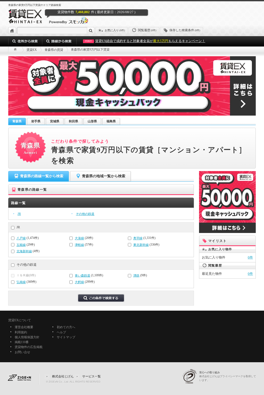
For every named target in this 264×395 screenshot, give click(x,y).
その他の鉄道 (85, 214)
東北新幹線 (141, 245)
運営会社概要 (24, 327)
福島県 (111, 121)
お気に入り (115, 30)
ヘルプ (61, 332)
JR (19, 214)
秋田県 (73, 121)
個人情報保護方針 (27, 337)
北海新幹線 (24, 251)
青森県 (17, 121)
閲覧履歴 (147, 30)
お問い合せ (22, 352)
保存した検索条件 (184, 30)
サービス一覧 (91, 376)
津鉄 (136, 275)
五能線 (21, 245)
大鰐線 (79, 282)
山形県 (92, 121)
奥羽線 (138, 238)
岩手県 (35, 121)
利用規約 (21, 332)
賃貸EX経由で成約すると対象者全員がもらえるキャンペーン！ (145, 41)
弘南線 (21, 282)
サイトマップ (66, 337)
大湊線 (79, 238)
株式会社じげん (63, 376)
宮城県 (54, 121)
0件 (250, 257)
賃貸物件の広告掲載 (29, 347)
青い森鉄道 (82, 275)
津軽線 (79, 245)
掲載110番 (22, 342)
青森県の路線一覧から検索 (41, 176)
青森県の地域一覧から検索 (103, 176)
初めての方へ (66, 327)
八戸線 (21, 238)
